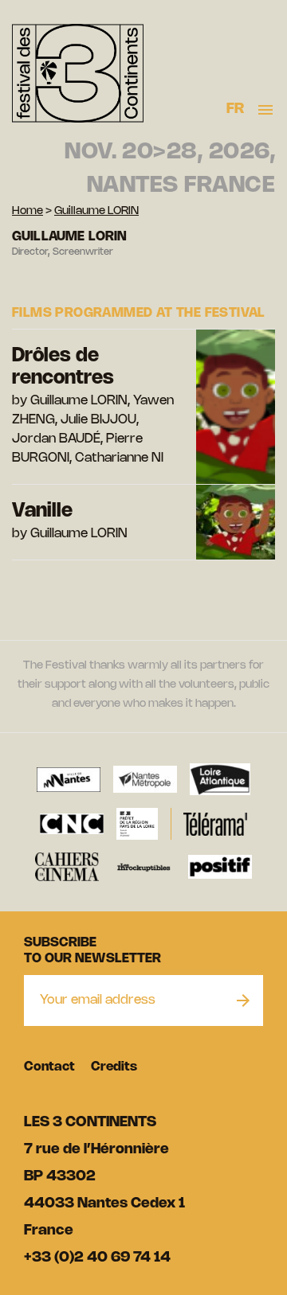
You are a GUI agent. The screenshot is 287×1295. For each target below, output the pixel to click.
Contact (49, 1067)
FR (235, 109)
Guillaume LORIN (96, 211)
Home (27, 211)
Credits (114, 1067)
